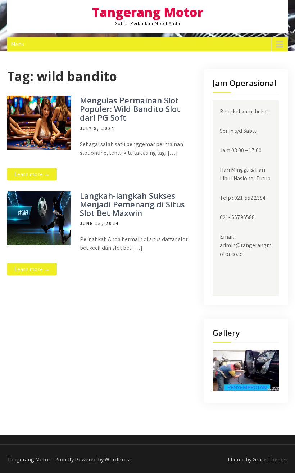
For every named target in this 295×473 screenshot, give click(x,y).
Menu (17, 44)
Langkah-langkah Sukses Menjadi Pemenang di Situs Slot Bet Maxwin (132, 204)
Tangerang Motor (147, 12)
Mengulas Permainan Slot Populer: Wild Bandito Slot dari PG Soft (130, 109)
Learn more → (32, 174)
